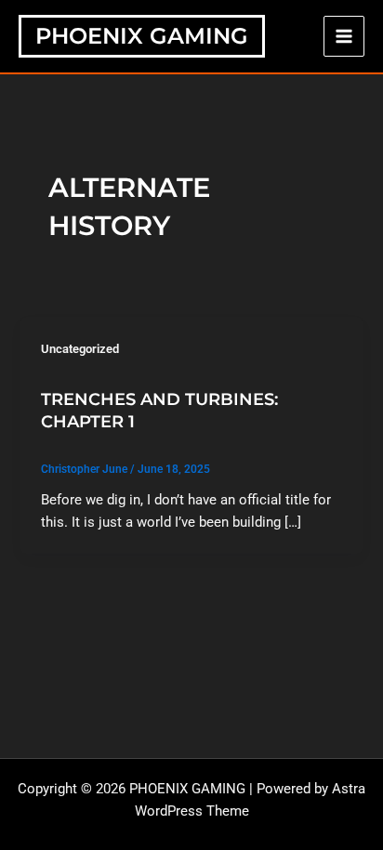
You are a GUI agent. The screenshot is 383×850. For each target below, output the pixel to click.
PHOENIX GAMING (141, 35)
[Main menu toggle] (344, 36)
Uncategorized (80, 349)
